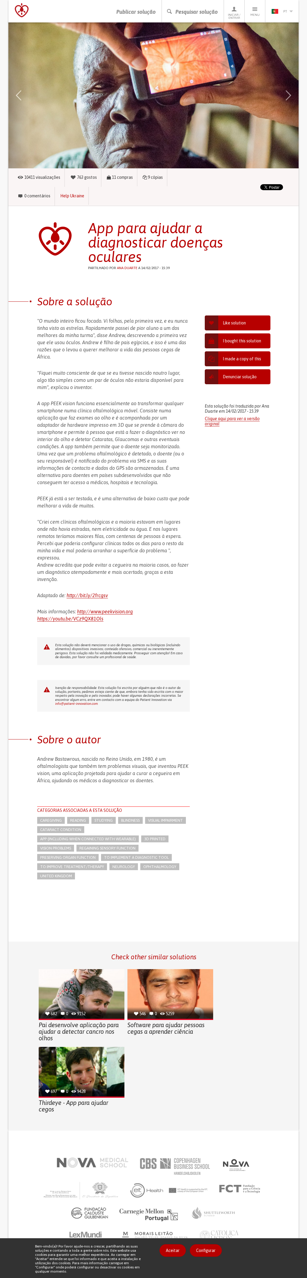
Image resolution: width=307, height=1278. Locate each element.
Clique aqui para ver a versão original (232, 421)
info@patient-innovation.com (76, 703)
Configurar (206, 1250)
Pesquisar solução (196, 12)
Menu (255, 14)
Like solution (234, 323)
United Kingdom (56, 876)
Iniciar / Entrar (234, 16)
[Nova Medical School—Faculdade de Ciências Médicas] (92, 1162)
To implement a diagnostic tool (136, 857)
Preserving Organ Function (68, 857)
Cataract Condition (60, 829)
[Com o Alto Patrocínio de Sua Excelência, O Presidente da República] (82, 1190)
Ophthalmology (159, 866)
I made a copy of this (242, 358)
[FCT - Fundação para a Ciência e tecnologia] (241, 1188)
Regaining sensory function (107, 848)
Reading (78, 820)
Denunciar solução (240, 376)
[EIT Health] (169, 1190)
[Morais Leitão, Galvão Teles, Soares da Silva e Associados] (155, 1236)
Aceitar (173, 1250)
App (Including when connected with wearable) (88, 839)
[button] (25, 95)
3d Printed (154, 839)
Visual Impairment (165, 820)
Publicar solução (136, 12)
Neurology (123, 866)
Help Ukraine (72, 195)
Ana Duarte (127, 268)
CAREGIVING (51, 820)
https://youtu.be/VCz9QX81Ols (70, 618)
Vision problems (55, 848)
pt (285, 11)
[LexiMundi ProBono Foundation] (90, 1236)
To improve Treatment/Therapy (72, 866)
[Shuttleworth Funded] (213, 1212)
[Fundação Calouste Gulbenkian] (90, 1212)
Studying (103, 820)
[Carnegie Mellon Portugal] (149, 1214)
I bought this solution (242, 340)
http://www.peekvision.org (105, 611)
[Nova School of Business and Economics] (236, 1164)
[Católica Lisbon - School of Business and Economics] (219, 1236)
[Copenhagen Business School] (174, 1166)
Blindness (130, 820)
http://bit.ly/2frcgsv (87, 595)
